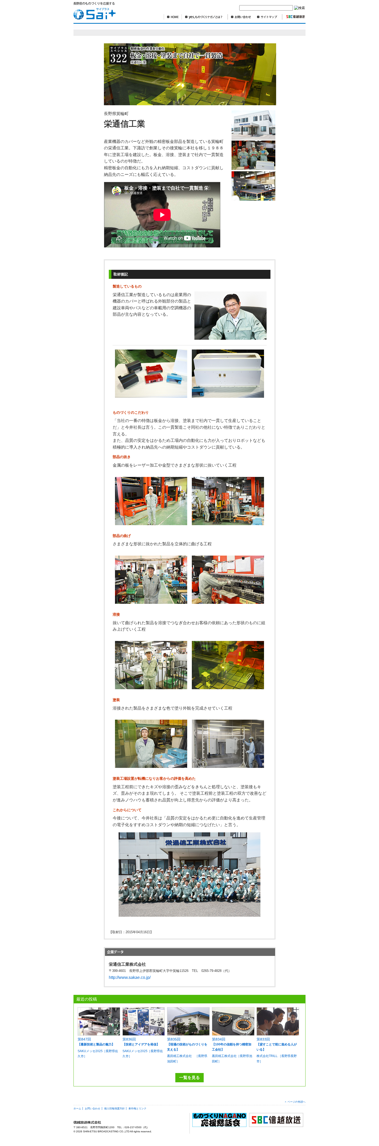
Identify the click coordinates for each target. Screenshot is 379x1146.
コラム (268, 29)
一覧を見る (189, 1077)
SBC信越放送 (293, 17)
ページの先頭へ (296, 1101)
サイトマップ (268, 17)
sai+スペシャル (98, 29)
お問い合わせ (241, 17)
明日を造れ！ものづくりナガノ (163, 29)
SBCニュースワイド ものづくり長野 (231, 29)
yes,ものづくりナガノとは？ (205, 17)
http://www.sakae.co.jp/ (130, 977)
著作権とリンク (137, 1108)
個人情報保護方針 (114, 1108)
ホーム (77, 1108)
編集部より (291, 29)
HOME (173, 17)
